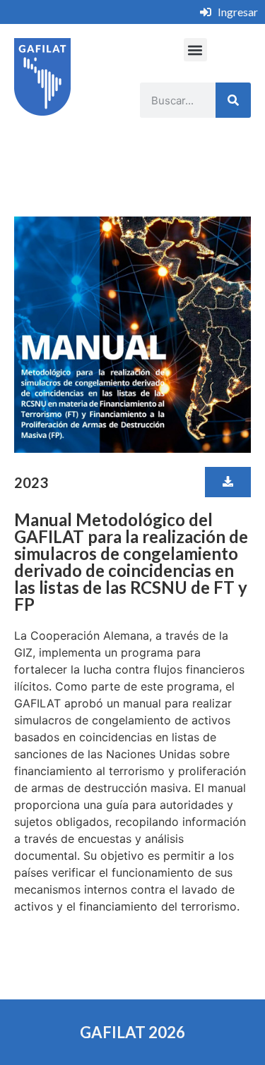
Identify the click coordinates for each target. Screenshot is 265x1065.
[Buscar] (233, 100)
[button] (195, 49)
